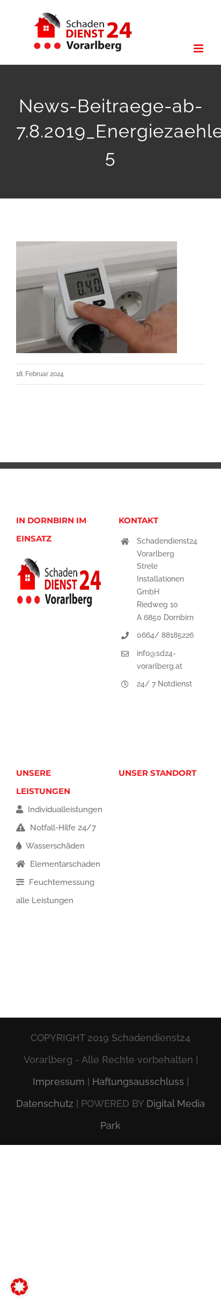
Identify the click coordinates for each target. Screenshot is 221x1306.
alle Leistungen (44, 900)
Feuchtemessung (60, 882)
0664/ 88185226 (165, 635)
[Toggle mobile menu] (199, 48)
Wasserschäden (54, 846)
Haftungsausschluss (138, 1081)
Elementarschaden (64, 864)
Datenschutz (44, 1103)
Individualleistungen (64, 809)
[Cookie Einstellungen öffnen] (19, 1292)
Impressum (59, 1081)
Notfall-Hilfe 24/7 (62, 828)
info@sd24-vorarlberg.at (159, 659)
